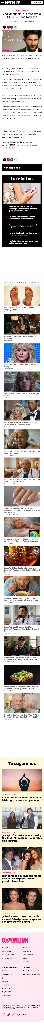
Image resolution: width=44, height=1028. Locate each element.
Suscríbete (37, 3)
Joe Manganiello (17, 74)
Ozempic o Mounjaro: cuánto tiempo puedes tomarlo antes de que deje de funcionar (23, 209)
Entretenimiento (22, 10)
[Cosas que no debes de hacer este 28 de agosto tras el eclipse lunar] (22, 780)
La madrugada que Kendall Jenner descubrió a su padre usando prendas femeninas (21, 878)
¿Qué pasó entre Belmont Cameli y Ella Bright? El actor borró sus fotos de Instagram (22, 838)
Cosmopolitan (29, 22)
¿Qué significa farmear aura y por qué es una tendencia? (23, 242)
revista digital (8, 148)
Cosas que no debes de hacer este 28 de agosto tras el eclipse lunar (21, 799)
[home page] (12, 2)
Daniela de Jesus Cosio (20, 115)
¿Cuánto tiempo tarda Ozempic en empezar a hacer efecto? (22, 218)
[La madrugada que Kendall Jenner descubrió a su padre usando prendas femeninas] (22, 858)
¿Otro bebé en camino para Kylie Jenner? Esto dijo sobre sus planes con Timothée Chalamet (21, 919)
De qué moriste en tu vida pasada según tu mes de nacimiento (23, 226)
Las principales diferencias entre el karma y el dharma (23, 234)
